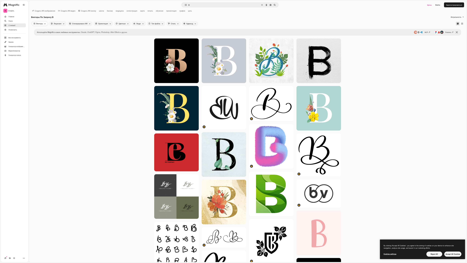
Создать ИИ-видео (68, 10)
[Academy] (10, 258)
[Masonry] (458, 24)
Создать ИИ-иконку (88, 10)
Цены (429, 5)
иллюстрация (132, 10)
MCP (426, 32)
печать (150, 10)
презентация (171, 10)
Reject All (434, 254)
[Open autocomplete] (184, 5)
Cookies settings (390, 254)
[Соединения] (5, 258)
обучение (159, 10)
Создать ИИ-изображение (45, 10)
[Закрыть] (456, 32)
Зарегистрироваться (454, 5)
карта (142, 10)
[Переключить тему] (14, 258)
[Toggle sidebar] (24, 5)
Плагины (448, 32)
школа (101, 10)
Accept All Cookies (453, 254)
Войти (437, 5)
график (182, 10)
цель (190, 10)
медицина (120, 10)
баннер (110, 10)
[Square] (462, 24)
